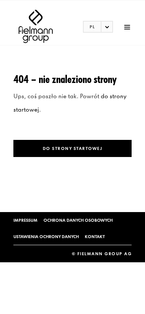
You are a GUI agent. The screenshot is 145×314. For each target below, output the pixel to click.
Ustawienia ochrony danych (46, 236)
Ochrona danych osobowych (78, 220)
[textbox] (98, 27)
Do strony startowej (73, 148)
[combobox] (98, 27)
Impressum (25, 220)
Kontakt (95, 236)
